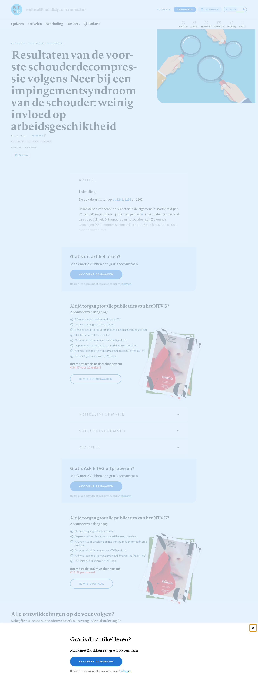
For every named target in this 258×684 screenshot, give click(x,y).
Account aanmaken (96, 661)
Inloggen (125, 671)
